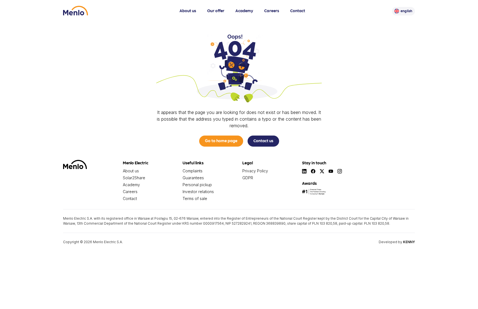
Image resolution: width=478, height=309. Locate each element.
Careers (271, 10)
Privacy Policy (255, 170)
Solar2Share (134, 177)
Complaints (192, 170)
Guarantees (193, 177)
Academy (244, 10)
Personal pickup (197, 184)
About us (188, 10)
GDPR (247, 177)
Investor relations (198, 191)
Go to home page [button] (221, 140)
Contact (297, 10)
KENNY (409, 242)
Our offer (215, 10)
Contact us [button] (263, 140)
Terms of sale (195, 198)
